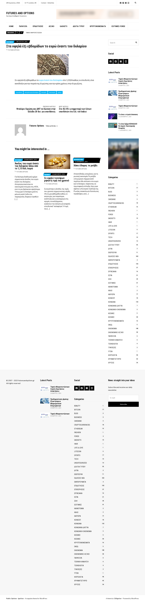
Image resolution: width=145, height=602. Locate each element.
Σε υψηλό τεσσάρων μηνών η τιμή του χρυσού (56, 179)
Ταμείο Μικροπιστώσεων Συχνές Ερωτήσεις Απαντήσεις (127, 81)
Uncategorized (114, 241)
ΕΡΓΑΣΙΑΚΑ (112, 271)
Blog (110, 192)
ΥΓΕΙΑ (110, 351)
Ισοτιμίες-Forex (118, 26)
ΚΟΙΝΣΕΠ (111, 298)
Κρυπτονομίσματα (98, 26)
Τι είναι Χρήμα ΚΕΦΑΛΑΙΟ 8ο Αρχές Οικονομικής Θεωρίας (127, 126)
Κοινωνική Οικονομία (117, 309)
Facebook (120, 3)
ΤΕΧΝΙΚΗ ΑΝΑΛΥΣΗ (115, 340)
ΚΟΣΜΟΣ (47, 175)
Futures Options (13, 50)
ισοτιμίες (43, 92)
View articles (51, 126)
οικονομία (52, 92)
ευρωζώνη (19, 92)
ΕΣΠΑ (110, 275)
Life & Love (112, 226)
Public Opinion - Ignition (15, 598)
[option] (82, 32)
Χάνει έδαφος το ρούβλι (85, 165)
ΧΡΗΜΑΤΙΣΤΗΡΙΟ (114, 359)
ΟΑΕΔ (110, 325)
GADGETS (63, 26)
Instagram (126, 3)
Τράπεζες (112, 347)
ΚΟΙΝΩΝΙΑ (111, 302)
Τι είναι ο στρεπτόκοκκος (128, 114)
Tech (110, 237)
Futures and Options (20, 13)
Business (112, 195)
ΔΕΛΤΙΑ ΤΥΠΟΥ (78, 26)
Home (11, 26)
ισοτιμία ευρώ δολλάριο (32, 92)
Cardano (112, 199)
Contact (43, 3)
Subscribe (123, 404)
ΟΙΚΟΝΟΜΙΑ (112, 328)
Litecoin (111, 230)
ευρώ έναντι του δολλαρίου (50, 80)
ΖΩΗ (109, 279)
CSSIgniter (118, 598)
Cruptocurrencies (116, 203)
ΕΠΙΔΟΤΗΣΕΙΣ (113, 264)
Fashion (111, 211)
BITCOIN (111, 188)
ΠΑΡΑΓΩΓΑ (112, 336)
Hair (110, 222)
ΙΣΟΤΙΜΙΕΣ (9, 42)
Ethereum (112, 207)
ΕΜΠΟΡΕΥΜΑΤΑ (114, 260)
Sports (111, 233)
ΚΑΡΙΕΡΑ (111, 294)
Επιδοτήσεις (38, 26)
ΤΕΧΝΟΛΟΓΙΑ (113, 344)
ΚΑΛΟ (110, 290)
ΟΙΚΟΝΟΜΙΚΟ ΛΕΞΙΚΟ (115, 332)
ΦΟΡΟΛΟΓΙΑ (112, 355)
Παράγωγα (23, 26)
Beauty (111, 184)
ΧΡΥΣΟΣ (111, 363)
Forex (110, 214)
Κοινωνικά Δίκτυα (115, 306)
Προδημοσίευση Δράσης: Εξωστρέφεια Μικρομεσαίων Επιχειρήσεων (127, 94)
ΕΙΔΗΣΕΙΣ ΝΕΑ (78, 159)
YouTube (128, 3)
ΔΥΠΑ (110, 249)
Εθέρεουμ (112, 252)
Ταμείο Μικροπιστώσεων (34, 32)
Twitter (123, 3)
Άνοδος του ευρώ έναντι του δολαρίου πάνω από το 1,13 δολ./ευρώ (27, 166)
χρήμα (60, 92)
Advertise (50, 3)
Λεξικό (51, 26)
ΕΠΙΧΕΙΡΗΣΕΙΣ (113, 268)
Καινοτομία (113, 287)
